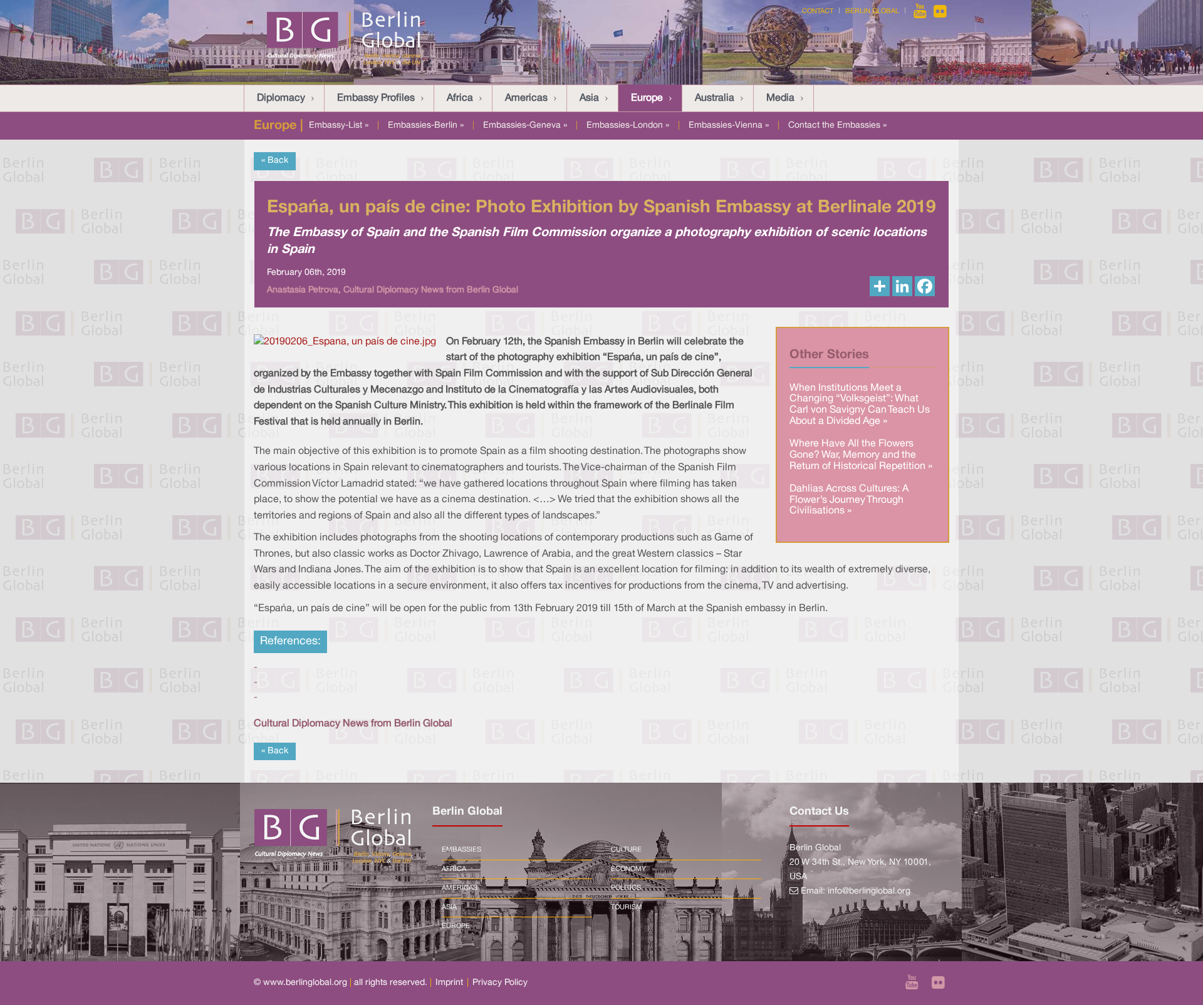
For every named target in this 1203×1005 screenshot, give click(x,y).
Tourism (626, 907)
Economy (628, 869)
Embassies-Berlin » (426, 125)
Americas (526, 98)
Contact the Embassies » (837, 125)
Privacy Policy (500, 983)
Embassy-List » (338, 125)
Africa (460, 98)
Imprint (449, 983)
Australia (714, 98)
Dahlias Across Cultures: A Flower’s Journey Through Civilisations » (849, 500)
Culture (626, 850)
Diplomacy (281, 98)
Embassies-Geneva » (525, 125)
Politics (626, 888)
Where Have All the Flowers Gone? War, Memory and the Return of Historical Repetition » (860, 455)
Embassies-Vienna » (729, 125)
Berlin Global (872, 11)
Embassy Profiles (376, 98)
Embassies (461, 850)
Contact (817, 11)
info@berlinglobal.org (869, 891)
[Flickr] (940, 11)
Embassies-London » (627, 125)
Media (780, 98)
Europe (647, 98)
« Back (274, 161)
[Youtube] (921, 11)
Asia (589, 98)
